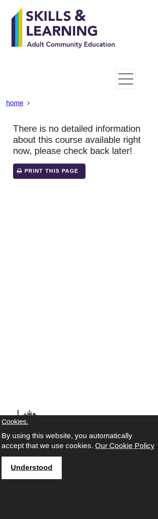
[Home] (63, 28)
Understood (32, 467)
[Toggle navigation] (125, 78)
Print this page (50, 171)
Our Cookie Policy (125, 446)
